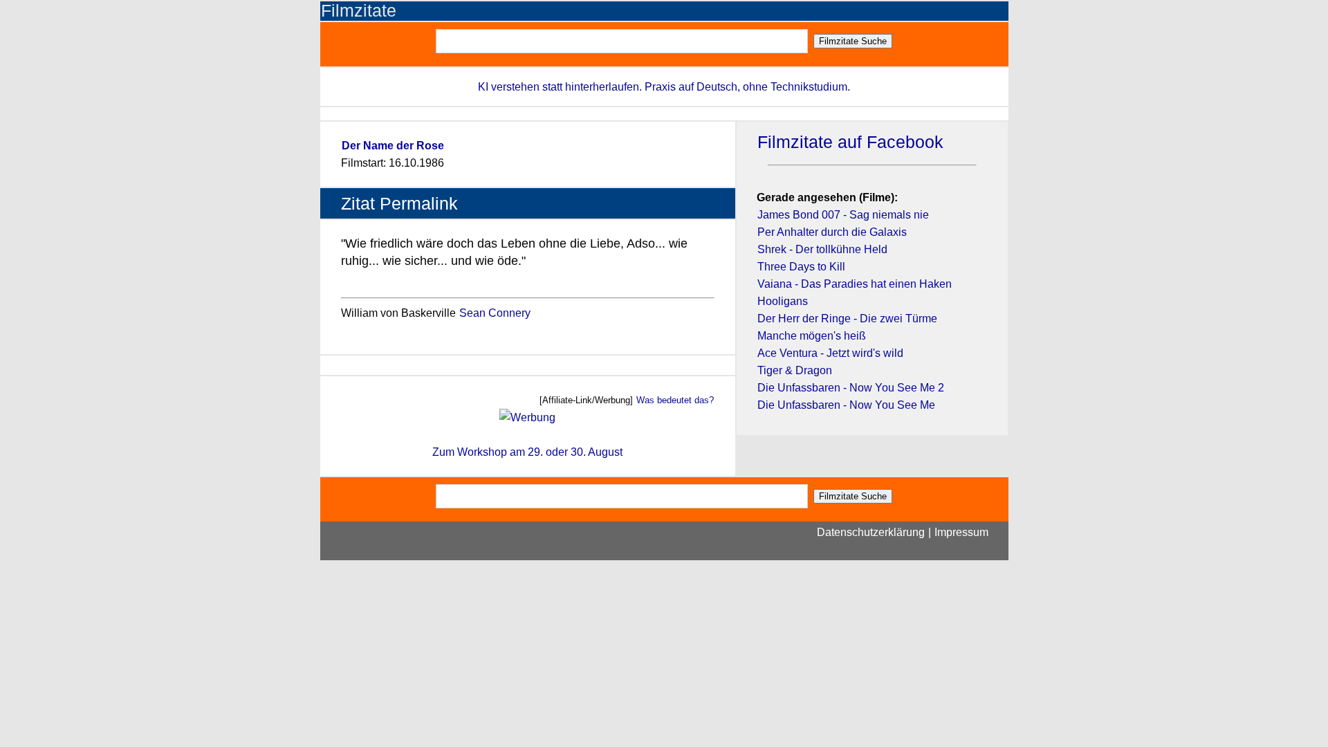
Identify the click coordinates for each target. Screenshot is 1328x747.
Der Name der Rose (393, 145)
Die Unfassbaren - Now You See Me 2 (850, 388)
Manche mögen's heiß (811, 336)
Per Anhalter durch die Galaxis (832, 232)
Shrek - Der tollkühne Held (822, 249)
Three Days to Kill (801, 267)
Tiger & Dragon (794, 370)
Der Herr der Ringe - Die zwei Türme (847, 318)
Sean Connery (495, 313)
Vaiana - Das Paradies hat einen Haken (854, 284)
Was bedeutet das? (675, 400)
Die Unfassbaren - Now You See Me (846, 405)
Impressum (961, 532)
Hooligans (782, 301)
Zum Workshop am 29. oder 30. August (527, 452)
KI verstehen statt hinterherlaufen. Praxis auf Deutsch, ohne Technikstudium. (664, 87)
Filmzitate (358, 10)
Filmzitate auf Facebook (850, 142)
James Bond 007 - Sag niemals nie (843, 215)
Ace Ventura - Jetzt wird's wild (830, 353)
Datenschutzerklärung (871, 532)
